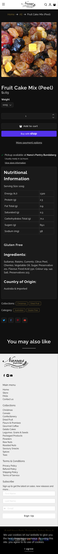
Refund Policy (9, 469)
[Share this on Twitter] (3, 320)
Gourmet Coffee (11, 426)
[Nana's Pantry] (29, 4)
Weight (5, 99)
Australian (19, 310)
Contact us (8, 399)
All (20, 14)
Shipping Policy (10, 472)
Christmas (21, 303)
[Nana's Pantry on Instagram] (7, 376)
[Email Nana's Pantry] (11, 376)
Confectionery (10, 416)
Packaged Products (12, 435)
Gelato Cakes (9, 429)
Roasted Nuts (9, 445)
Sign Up (29, 516)
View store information (15, 163)
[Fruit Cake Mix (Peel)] (29, 49)
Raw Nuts (7, 442)
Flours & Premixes (12, 423)
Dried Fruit (34, 303)
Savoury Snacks (11, 448)
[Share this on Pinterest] (17, 320)
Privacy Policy (10, 465)
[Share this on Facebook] (10, 320)
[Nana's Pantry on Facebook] (4, 376)
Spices (6, 451)
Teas (5, 455)
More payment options (29, 142)
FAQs (5, 396)
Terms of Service (11, 475)
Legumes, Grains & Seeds (15, 432)
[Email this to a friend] (24, 320)
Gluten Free (33, 310)
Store (5, 393)
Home (11, 14)
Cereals (6, 413)
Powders (7, 439)
